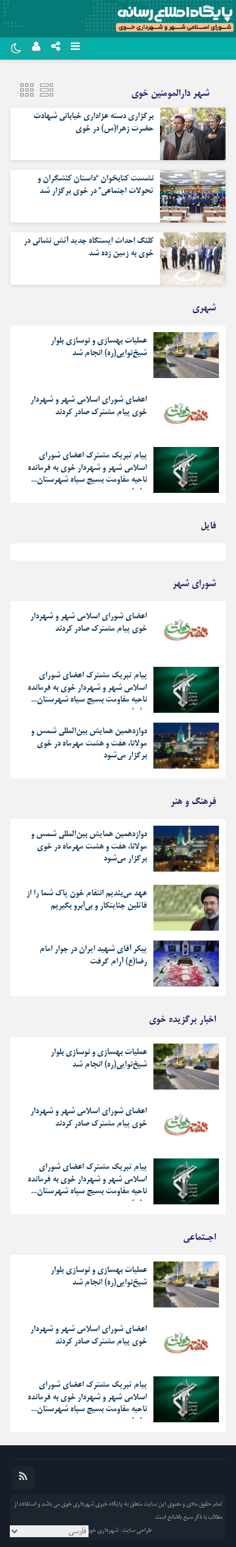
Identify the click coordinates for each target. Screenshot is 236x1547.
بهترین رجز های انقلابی (183, 555)
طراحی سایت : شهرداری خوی (118, 1530)
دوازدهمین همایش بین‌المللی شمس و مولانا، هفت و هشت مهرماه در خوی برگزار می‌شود (89, 743)
